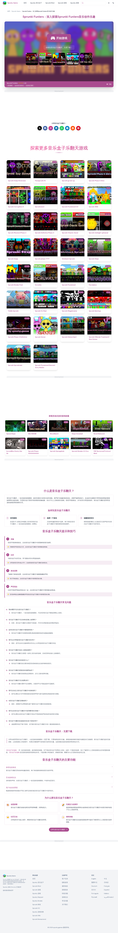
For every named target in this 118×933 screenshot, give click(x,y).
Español (106, 890)
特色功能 (65, 893)
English (93, 879)
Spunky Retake (37, 901)
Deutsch (94, 886)
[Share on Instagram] (50, 128)
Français (107, 886)
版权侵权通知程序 (8, 890)
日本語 (106, 882)
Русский (94, 897)
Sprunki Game (16, 11)
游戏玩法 (65, 897)
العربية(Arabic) (109, 897)
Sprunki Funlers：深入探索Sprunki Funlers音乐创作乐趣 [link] (38, 11)
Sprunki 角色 (36, 904)
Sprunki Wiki (36, 916)
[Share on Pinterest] (78, 128)
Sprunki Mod (49, 3)
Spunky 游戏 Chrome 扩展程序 (12, 887)
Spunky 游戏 (74, 3)
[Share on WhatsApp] (62, 128)
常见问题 (65, 901)
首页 (25, 3)
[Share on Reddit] (73, 128)
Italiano (106, 893)
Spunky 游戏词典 (38, 912)
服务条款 (65, 886)
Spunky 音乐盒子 (36, 3)
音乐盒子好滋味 (11, 750)
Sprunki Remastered (39, 919)
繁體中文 (94, 882)
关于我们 (65, 904)
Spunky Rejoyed (37, 897)
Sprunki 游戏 (62, 3)
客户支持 (65, 879)
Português (94, 893)
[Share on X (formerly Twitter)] (39, 128)
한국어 (93, 890)
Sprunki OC (36, 908)
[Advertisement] (59, 105)
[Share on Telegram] (67, 128)
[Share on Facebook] (45, 128)
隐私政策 (65, 882)
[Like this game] (107, 84)
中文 (105, 879)
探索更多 (65, 890)
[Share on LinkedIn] (56, 128)
